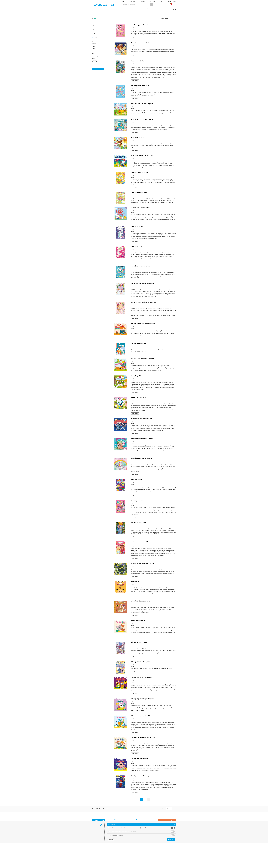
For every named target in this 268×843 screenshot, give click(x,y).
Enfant (140, 9)
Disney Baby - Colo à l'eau (138, 376)
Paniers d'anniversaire (172, 1)
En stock (95, 37)
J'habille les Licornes (137, 226)
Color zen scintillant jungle (138, 522)
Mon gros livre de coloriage (138, 343)
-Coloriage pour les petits (138, 621)
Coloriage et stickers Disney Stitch (141, 662)
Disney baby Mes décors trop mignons (142, 104)
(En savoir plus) (143, 828)
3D (144, 9)
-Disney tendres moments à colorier (141, 43)
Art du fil (122, 9)
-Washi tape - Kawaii (137, 501)
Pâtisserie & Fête (151, 9)
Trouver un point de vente (98, 69)
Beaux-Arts (115, 9)
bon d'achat (94, 51)
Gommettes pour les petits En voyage (142, 155)
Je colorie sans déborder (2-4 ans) (140, 208)
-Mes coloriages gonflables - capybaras (142, 438)
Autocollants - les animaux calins (140, 601)
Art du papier (130, 9)
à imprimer (94, 43)
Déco (136, 9)
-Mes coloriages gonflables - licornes (141, 458)
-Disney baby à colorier (137, 137)
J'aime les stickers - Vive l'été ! (139, 172)
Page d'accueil (173, 12)
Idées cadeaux (94, 60)
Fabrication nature (95, 56)
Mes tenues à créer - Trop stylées (140, 542)
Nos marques (132, 1)
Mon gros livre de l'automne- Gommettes (143, 323)
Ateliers (123, 1)
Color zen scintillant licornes (139, 642)
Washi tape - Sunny (136, 479)
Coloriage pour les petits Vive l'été (140, 716)
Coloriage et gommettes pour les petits (142, 699)
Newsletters (152, 1)
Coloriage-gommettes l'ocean (139, 759)
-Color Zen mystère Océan (138, 61)
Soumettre (111, 839)
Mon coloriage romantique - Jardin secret (143, 283)
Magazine (143, 1)
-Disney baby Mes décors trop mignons (142, 119)
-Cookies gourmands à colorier (140, 85)
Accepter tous (170, 839)
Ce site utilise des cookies (113, 824)
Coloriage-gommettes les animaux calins (143, 737)
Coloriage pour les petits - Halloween (141, 677)
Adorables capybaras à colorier (140, 25)
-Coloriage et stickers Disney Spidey (141, 776)
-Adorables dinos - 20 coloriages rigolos (142, 563)
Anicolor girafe (135, 581)
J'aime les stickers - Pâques (139, 192)
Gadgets (93, 58)
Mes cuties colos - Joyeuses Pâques (141, 266)
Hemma (132, 29)
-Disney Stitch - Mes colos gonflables (141, 418)
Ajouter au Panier (135, 37)
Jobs (161, 1)
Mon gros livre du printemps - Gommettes (143, 359)
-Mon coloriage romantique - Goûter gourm (143, 302)
